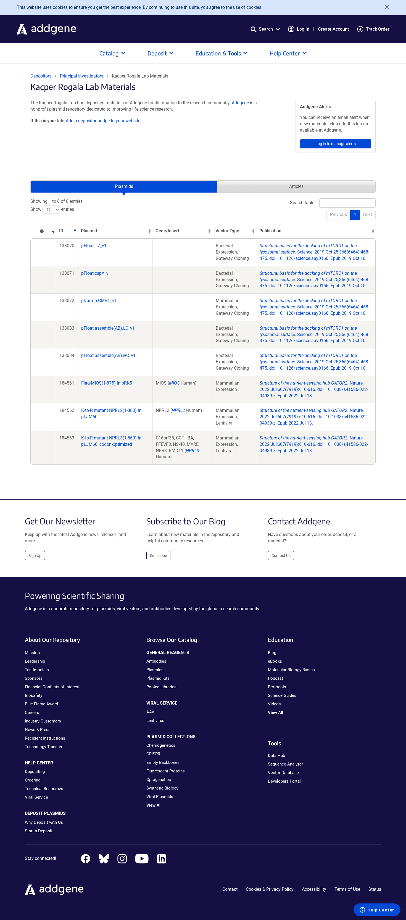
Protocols (277, 686)
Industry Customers (43, 721)
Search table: (302, 202)
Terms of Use (347, 889)
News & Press (38, 729)
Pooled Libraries (161, 686)
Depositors (40, 76)
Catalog (109, 53)
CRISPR (153, 753)
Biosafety (33, 695)
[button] (265, 29)
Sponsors (34, 678)
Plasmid (89, 230)
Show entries (52, 209)
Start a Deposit (38, 830)
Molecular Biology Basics (291, 669)
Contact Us (281, 555)
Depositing (35, 771)
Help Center (285, 53)
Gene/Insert (167, 230)
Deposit (157, 53)
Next (367, 214)
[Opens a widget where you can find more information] (377, 910)
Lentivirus (155, 720)
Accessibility (314, 889)
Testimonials (37, 669)
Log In (303, 29)
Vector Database (283, 772)
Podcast (275, 678)
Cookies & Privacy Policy (270, 889)
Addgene (240, 102)
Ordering (32, 780)
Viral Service (36, 797)
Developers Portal (284, 781)
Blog (272, 652)
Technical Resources (44, 788)
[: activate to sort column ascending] (43, 231)
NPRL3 (192, 450)
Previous (338, 214)
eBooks (275, 661)
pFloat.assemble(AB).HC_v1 (108, 355)
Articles (296, 186)
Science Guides (282, 695)
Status (374, 889)
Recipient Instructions (45, 738)
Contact (230, 889)
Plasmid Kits (158, 678)
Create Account (333, 29)
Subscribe (158, 555)
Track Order (377, 29)
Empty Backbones (163, 762)
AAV (150, 712)
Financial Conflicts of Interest (52, 686)
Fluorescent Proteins (165, 771)
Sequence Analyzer (285, 764)
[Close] (385, 7)
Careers (32, 712)
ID (61, 230)
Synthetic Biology (162, 788)
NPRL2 (178, 410)
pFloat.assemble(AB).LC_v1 (108, 328)
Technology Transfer (43, 746)
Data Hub (276, 755)
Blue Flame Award (41, 704)
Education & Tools (218, 53)
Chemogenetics (160, 745)
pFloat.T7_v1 (94, 245)
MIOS (174, 383)
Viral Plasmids (159, 796)
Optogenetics (158, 779)
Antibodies (156, 661)
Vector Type (227, 230)
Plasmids (124, 186)
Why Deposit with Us (44, 822)
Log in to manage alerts (335, 144)
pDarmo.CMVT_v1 (99, 300)
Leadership (35, 661)
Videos (274, 704)
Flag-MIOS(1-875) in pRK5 (106, 383)
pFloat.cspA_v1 (96, 273)
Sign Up (34, 555)
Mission (32, 652)
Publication (270, 230)
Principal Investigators (81, 76)
